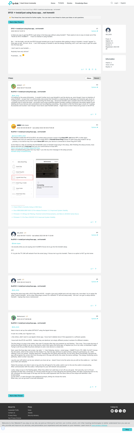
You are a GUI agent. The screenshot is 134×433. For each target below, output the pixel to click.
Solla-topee (25, 125)
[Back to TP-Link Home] (13, 3)
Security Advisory (33, 415)
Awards (30, 413)
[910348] (14, 126)
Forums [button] (61, 3)
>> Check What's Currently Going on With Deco (26, 207)
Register (123, 3)
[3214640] (14, 86)
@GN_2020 (15, 95)
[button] (53, 3)
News (29, 410)
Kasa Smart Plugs (27, 9)
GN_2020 (20, 233)
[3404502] (14, 317)
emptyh (19, 85)
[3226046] (14, 280)
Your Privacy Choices (14, 418)
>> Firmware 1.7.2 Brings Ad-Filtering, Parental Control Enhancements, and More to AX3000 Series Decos (45, 214)
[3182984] (14, 234)
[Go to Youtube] (112, 410)
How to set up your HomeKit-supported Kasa (25, 148)
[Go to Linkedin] (124, 410)
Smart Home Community (14, 9)
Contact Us (11, 413)
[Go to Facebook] (116, 410)
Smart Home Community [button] (28, 3)
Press (30, 407)
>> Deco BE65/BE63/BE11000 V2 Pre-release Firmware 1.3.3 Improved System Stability (39, 210)
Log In (116, 3)
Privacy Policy (12, 415)
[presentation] (13, 86)
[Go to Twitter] (120, 411)
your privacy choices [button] (99, 425)
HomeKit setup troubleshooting (21, 151)
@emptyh (15, 136)
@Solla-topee (16, 243)
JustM (19, 279)
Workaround (21, 316)
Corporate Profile (13, 410)
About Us (11, 407)
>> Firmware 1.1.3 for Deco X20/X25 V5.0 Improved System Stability (33, 217)
